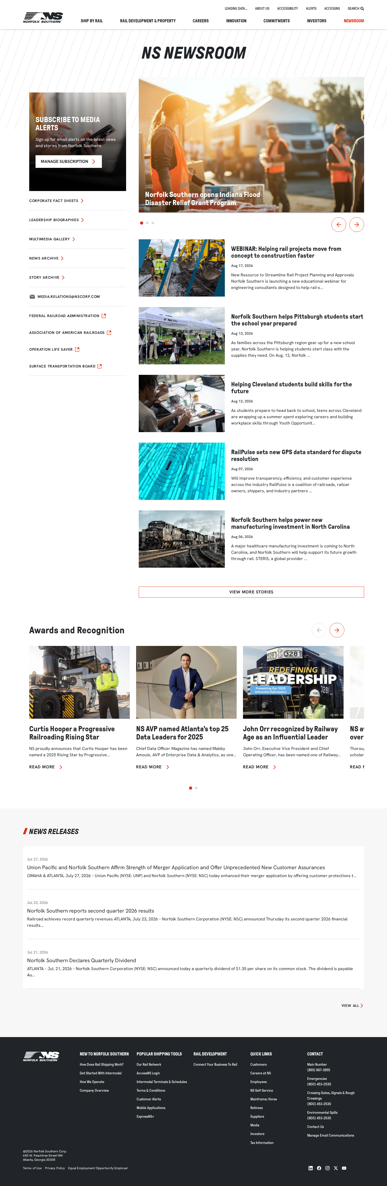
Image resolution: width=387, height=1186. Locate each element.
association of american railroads (67, 332)
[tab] (236, 8)
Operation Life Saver (51, 349)
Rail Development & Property (148, 21)
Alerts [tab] (311, 9)
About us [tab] (262, 9)
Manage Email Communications (330, 1135)
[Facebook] (319, 1168)
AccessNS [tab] (332, 9)
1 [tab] (141, 223)
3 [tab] (153, 223)
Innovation (236, 21)
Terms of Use (32, 1168)
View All (350, 1005)
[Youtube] (344, 1168)
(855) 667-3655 (318, 1070)
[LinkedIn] (311, 1168)
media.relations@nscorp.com (69, 296)
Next (356, 224)
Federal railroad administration (64, 315)
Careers (201, 21)
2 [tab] (147, 223)
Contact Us (315, 1127)
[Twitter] (336, 1168)
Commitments (277, 21)
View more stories (251, 592)
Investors (316, 21)
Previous (338, 224)
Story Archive (44, 277)
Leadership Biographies (54, 219)
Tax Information (262, 1143)
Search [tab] (353, 9)
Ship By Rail (92, 21)
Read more (42, 767)
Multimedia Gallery (49, 239)
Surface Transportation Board (62, 366)
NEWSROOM (354, 21)
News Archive (43, 258)
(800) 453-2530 (319, 1084)
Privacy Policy (55, 1168)
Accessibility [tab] (287, 9)
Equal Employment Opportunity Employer (97, 1168)
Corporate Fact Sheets (53, 200)
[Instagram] (327, 1168)
